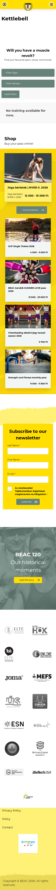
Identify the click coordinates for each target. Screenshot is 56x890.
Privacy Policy (11, 810)
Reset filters (10, 94)
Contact (7, 827)
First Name (14, 459)
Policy (6, 819)
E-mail (11, 473)
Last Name (13, 445)
